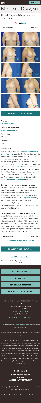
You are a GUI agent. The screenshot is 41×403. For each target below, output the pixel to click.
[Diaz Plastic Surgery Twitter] (18, 371)
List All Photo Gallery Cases (20, 257)
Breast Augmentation (9, 130)
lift (22, 167)
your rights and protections (20, 324)
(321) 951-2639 (23, 311)
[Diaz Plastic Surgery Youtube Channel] (22, 371)
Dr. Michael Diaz (7, 123)
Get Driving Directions (21, 285)
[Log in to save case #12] (16, 23)
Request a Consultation (20, 113)
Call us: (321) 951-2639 (21, 271)
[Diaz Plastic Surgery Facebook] (15, 371)
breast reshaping (17, 179)
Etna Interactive (34, 395)
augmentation (28, 198)
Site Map (20, 377)
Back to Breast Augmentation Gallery (20, 240)
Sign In (23, 23)
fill (18, 167)
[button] (10, 27)
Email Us (21, 278)
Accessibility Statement (20, 380)
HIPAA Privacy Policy (20, 375)
